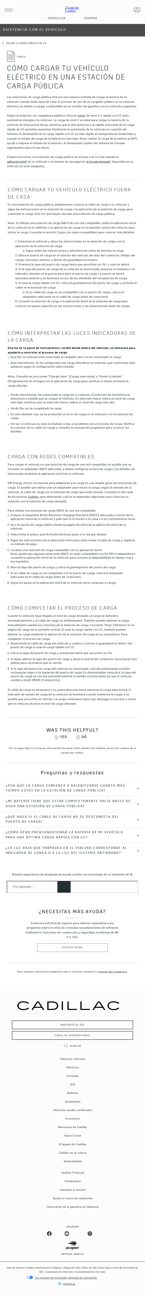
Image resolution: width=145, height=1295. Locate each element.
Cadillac (33, 497)
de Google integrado (98, 162)
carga (82, 116)
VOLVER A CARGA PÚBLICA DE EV (25, 43)
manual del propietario (112, 972)
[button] (82, 116)
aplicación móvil (17, 162)
